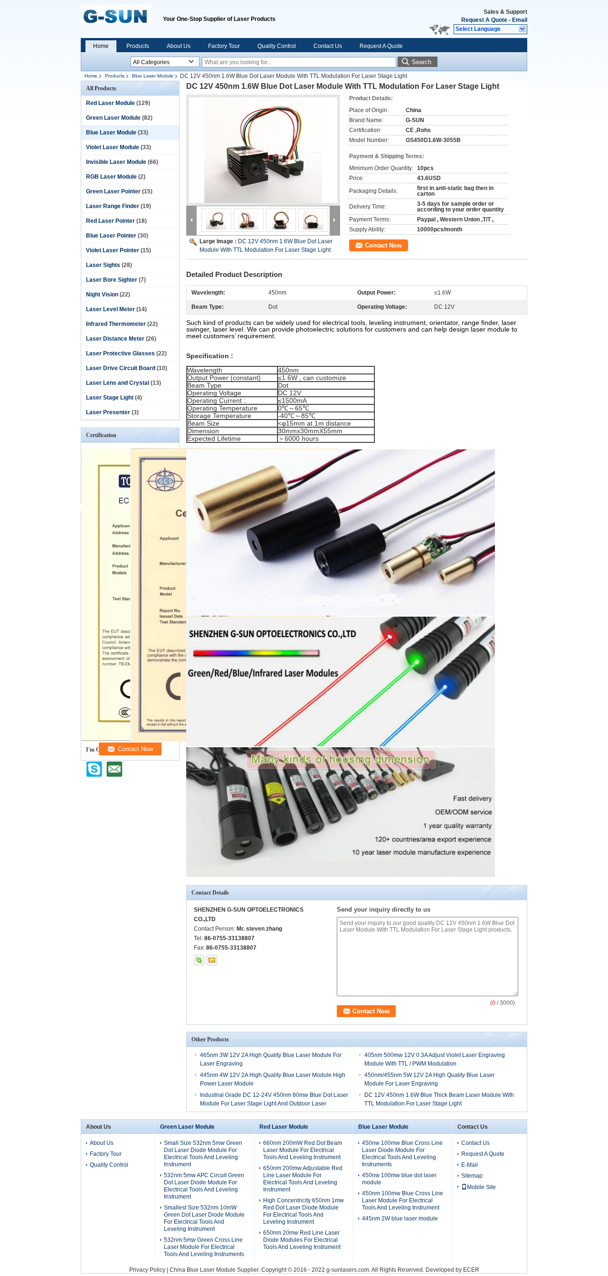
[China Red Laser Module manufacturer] (122, 19)
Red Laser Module (110, 103)
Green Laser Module (113, 117)
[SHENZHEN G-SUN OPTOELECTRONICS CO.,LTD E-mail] (212, 960)
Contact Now (383, 245)
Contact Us (328, 46)
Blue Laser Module (152, 75)
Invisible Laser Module (116, 162)
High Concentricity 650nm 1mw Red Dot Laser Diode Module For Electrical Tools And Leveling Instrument (303, 1211)
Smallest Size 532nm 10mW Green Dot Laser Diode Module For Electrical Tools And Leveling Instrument (204, 1218)
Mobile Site (481, 1187)
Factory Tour (224, 46)
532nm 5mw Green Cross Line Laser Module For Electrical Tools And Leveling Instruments (204, 1247)
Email (519, 20)
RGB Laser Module (111, 176)
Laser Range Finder (112, 206)
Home (101, 46)
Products (137, 46)
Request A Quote (484, 20)
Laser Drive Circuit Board (120, 368)
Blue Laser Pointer (111, 235)
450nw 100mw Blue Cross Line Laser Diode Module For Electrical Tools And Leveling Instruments (402, 1154)
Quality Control (276, 46)
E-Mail (469, 1165)
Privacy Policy (147, 1269)
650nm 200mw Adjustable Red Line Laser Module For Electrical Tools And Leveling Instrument (302, 1179)
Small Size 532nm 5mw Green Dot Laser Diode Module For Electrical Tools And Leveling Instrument (203, 1154)
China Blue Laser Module (203, 1269)
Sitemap (472, 1175)
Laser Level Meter (110, 309)
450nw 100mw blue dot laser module (399, 1179)
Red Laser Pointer (110, 221)
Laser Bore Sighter (111, 279)
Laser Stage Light (109, 397)
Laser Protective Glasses (120, 353)
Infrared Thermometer (116, 324)
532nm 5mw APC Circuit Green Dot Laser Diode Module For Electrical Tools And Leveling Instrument (204, 1186)
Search (421, 62)
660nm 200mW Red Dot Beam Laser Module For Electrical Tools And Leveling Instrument (302, 1150)
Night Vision (102, 294)
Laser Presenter (108, 412)
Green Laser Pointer (113, 191)
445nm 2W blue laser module (400, 1218)
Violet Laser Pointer (112, 250)
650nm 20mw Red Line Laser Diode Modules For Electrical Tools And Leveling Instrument (302, 1239)
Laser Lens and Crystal (117, 383)
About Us (178, 46)
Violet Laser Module (112, 147)
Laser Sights (103, 265)
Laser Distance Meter (115, 338)
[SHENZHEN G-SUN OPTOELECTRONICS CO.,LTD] (523, 29)
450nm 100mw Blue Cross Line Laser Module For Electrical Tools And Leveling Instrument (402, 1200)
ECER (471, 1269)
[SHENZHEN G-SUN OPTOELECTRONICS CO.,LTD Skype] (199, 960)
